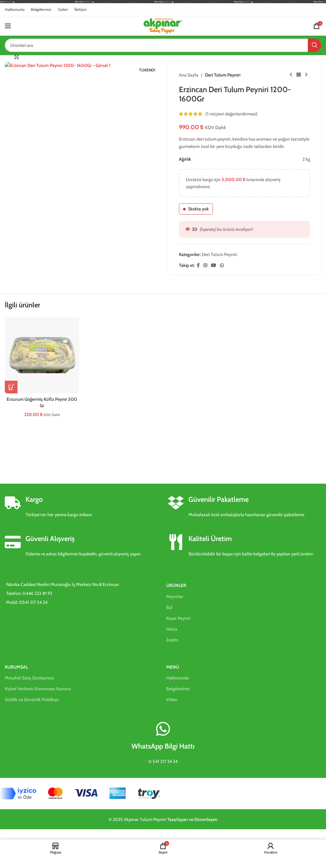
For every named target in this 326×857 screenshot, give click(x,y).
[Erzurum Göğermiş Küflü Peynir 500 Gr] (42, 355)
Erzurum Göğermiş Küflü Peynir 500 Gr (42, 402)
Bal (169, 607)
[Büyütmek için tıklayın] (17, 57)
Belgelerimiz (178, 689)
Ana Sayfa (188, 75)
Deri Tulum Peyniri (222, 75)
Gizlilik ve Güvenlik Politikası (32, 699)
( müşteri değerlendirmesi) (231, 114)
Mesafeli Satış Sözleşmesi (29, 678)
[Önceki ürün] (291, 75)
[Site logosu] (163, 25)
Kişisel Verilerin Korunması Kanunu (38, 689)
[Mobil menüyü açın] (8, 25)
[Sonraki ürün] (306, 75)
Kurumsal (16, 667)
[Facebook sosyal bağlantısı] (198, 265)
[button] (11, 387)
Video (171, 699)
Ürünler (176, 585)
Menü (172, 667)
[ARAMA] (314, 45)
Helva (171, 629)
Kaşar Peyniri (178, 618)
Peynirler (174, 596)
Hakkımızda (177, 678)
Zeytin (172, 640)
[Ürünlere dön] (298, 75)
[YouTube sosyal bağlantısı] (213, 265)
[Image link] (80, 793)
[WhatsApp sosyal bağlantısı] (222, 265)
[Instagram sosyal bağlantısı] (205, 265)
